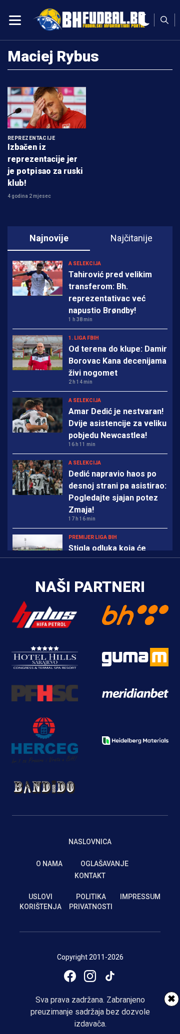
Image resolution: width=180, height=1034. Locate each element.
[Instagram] (90, 976)
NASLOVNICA (90, 842)
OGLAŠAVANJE (104, 864)
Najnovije (49, 238)
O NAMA (49, 864)
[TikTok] (110, 976)
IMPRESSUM (140, 897)
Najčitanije (131, 238)
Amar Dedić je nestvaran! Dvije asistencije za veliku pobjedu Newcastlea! (117, 423)
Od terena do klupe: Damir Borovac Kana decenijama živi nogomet (117, 361)
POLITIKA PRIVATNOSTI (90, 902)
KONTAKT (90, 876)
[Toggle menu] (15, 20)
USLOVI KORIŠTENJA (41, 902)
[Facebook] (70, 976)
